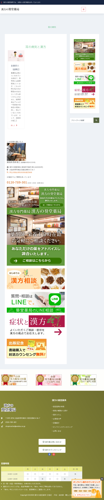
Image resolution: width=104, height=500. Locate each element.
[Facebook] (49, 454)
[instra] (53, 454)
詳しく (13, 125)
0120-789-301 (17, 182)
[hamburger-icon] (83, 9)
